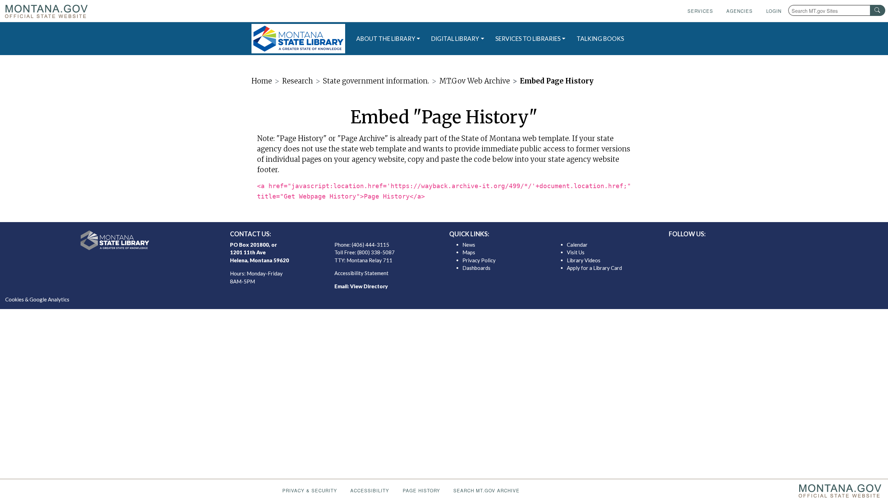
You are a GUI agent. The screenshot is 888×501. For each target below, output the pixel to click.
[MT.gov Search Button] (877, 10)
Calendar (577, 244)
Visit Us (575, 252)
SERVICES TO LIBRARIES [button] (528, 38)
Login (774, 11)
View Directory (369, 286)
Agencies (739, 11)
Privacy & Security (309, 490)
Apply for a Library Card (594, 268)
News (468, 244)
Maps (468, 252)
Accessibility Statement (361, 273)
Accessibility (369, 490)
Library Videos (583, 260)
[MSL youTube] (789, 246)
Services (700, 11)
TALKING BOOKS (600, 38)
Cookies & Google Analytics (37, 299)
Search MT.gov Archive (486, 490)
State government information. (376, 81)
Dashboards (476, 268)
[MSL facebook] (756, 246)
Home (261, 81)
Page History (421, 490)
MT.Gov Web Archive (474, 81)
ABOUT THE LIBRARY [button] (385, 38)
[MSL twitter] (767, 246)
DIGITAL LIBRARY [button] (455, 38)
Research (297, 81)
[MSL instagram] (778, 246)
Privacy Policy (479, 260)
